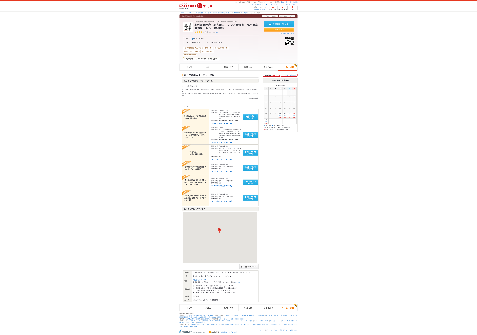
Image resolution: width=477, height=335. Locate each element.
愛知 (209, 13)
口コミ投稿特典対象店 (221, 48)
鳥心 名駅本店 (245, 13)
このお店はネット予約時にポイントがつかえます (200, 59)
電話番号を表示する (287, 33)
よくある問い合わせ (257, 4)
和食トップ (238, 315)
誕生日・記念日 (239, 319)
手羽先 (193, 320)
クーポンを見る (279, 30)
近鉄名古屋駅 (190, 319)
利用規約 (282, 330)
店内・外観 (228, 67)
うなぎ (250, 320)
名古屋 (289, 2)
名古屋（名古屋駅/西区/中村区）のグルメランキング (236, 324)
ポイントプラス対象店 (192, 51)
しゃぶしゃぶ (243, 320)
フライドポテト (225, 320)
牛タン (188, 322)
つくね (284, 320)
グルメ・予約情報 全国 (199, 13)
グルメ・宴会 (223, 319)
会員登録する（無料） (260, 9)
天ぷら (256, 320)
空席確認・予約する (280, 24)
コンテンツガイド (272, 4)
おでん (261, 320)
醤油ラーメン (201, 322)
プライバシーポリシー (272, 330)
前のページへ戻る (186, 13)
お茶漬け (205, 320)
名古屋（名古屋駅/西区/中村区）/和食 (276, 315)
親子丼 (266, 320)
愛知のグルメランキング (198, 324)
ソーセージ (235, 320)
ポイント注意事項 (290, 75)
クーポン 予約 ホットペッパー (289, 4)
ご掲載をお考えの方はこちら (229, 332)
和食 (198, 42)
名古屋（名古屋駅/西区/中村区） (222, 13)
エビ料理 (217, 320)
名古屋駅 (236, 13)
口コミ (268, 67)
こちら (237, 282)
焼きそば (272, 320)
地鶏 (288, 320)
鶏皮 (292, 320)
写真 (248, 67)
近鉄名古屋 (284, 2)
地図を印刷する (251, 267)
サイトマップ (261, 330)
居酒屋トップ (229, 315)
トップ (189, 67)
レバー (278, 320)
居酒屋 (194, 42)
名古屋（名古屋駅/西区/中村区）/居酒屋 (253, 315)
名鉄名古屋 (294, 2)
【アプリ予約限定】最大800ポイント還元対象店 (197, 48)
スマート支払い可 (207, 51)
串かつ (211, 320)
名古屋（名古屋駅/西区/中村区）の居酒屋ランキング (267, 324)
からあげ (198, 320)
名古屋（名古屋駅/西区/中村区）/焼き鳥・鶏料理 (207, 317)
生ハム (194, 322)
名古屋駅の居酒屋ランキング (192, 326)
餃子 (183, 322)
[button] (219, 230)
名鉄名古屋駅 (206, 319)
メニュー (209, 67)
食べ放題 (230, 319)
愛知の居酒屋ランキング (213, 324)
